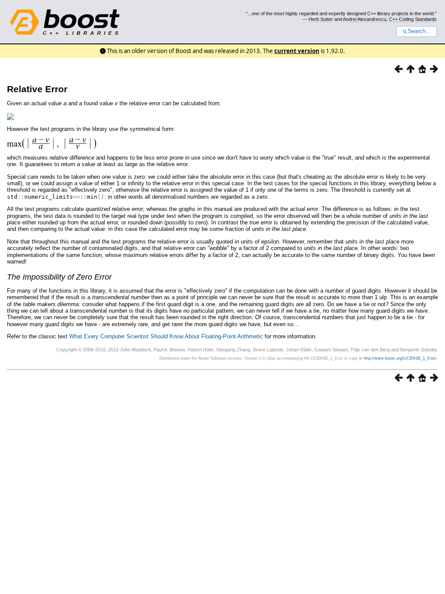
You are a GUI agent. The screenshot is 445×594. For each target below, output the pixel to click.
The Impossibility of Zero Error (59, 277)
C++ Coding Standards (413, 19)
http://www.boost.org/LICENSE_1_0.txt (399, 358)
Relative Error (37, 89)
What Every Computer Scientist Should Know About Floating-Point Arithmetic (166, 336)
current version (296, 51)
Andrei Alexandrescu (364, 19)
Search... (419, 31)
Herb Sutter (321, 19)
